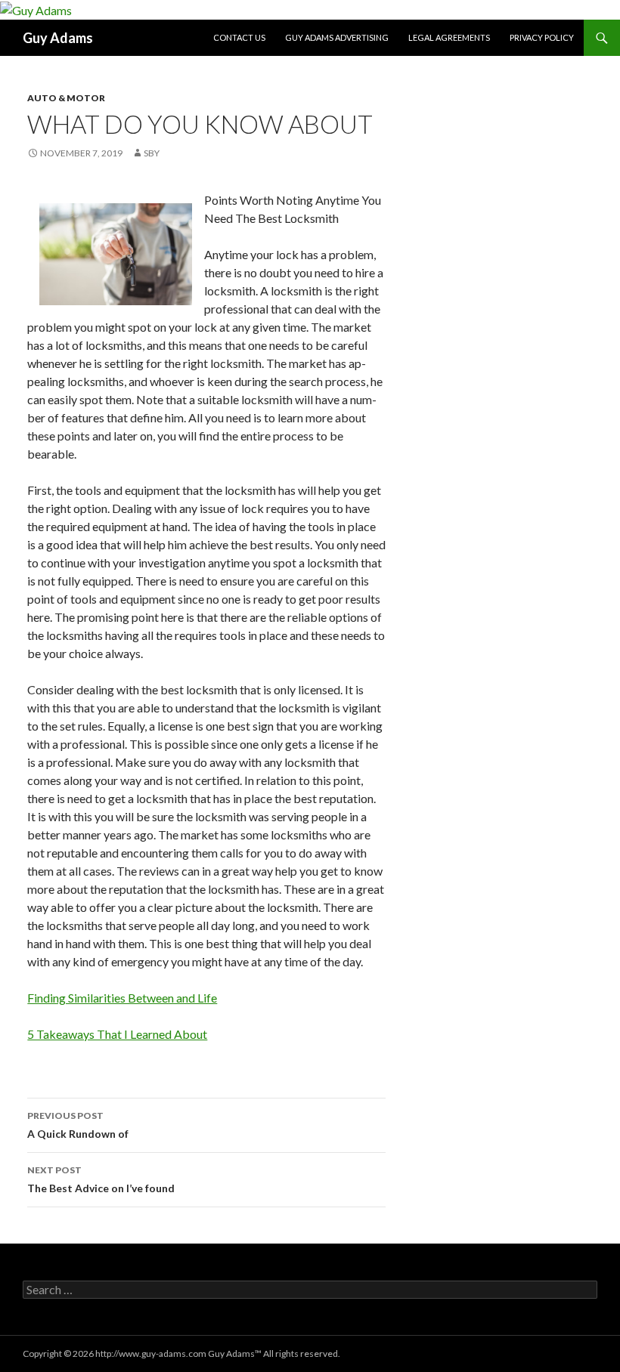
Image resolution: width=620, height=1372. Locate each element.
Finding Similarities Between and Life (122, 997)
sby (152, 153)
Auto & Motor (66, 98)
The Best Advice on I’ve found (101, 1179)
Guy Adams (58, 37)
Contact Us (239, 37)
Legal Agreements (449, 37)
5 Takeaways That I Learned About (117, 1034)
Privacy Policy (542, 37)
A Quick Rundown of (78, 1125)
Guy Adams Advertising (337, 37)
